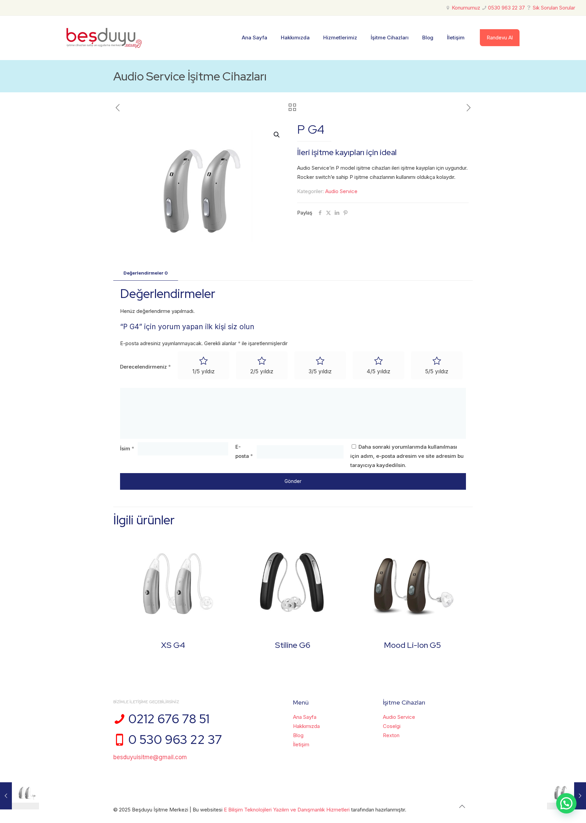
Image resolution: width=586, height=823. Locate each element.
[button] (277, 135)
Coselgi (392, 726)
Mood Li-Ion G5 (412, 645)
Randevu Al (500, 37)
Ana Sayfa (304, 717)
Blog (298, 735)
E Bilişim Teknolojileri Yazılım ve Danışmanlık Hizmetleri (287, 809)
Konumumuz (466, 7)
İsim (127, 448)
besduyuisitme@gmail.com (150, 757)
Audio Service (341, 191)
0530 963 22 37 (506, 7)
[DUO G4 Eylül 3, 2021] (19, 795)
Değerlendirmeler (145, 273)
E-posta (244, 451)
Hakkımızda (306, 726)
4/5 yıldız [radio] (378, 371)
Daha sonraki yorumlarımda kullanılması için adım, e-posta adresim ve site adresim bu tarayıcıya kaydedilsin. (407, 456)
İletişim (301, 744)
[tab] (145, 273)
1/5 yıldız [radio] (203, 371)
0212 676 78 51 (168, 719)
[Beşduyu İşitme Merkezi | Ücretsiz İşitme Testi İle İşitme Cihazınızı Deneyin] (104, 38)
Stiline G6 (292, 645)
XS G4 (173, 645)
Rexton (391, 735)
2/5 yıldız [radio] (261, 371)
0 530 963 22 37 (175, 739)
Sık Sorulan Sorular (554, 7)
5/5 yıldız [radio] (436, 371)
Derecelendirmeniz (145, 366)
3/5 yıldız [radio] (320, 371)
